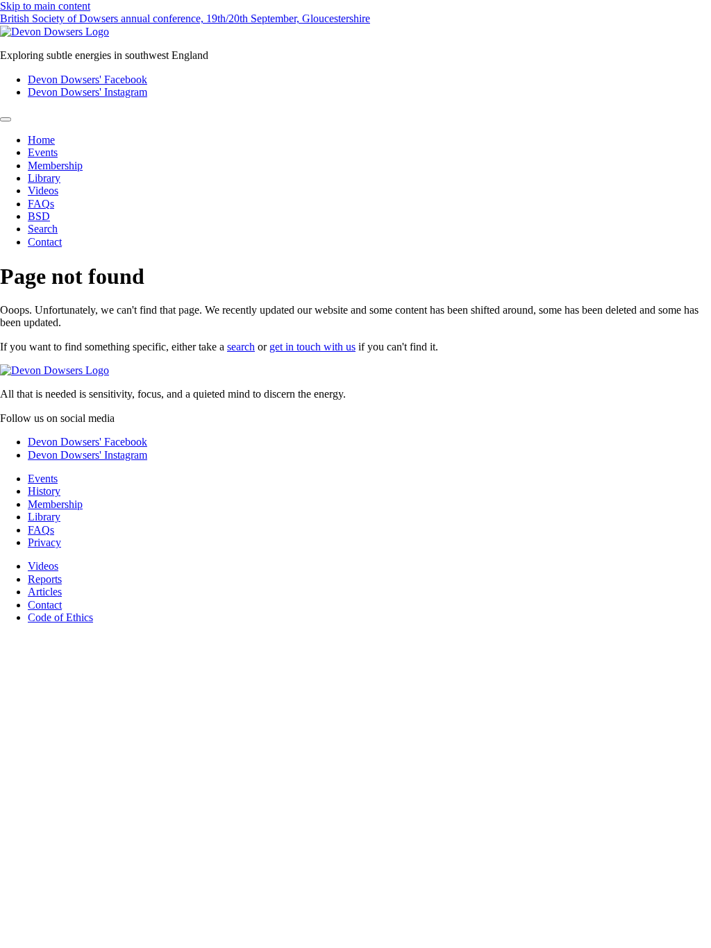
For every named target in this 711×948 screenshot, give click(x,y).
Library (44, 178)
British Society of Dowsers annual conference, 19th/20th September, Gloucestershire (185, 18)
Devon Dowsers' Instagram (87, 92)
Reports (45, 579)
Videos (43, 190)
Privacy (44, 542)
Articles (45, 592)
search (241, 347)
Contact (45, 242)
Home (41, 140)
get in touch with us (312, 347)
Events (43, 152)
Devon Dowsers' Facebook (87, 79)
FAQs (41, 204)
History (44, 491)
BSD (39, 216)
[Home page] (54, 31)
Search (43, 229)
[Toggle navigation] (5, 119)
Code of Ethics (60, 617)
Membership (55, 165)
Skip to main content (45, 6)
